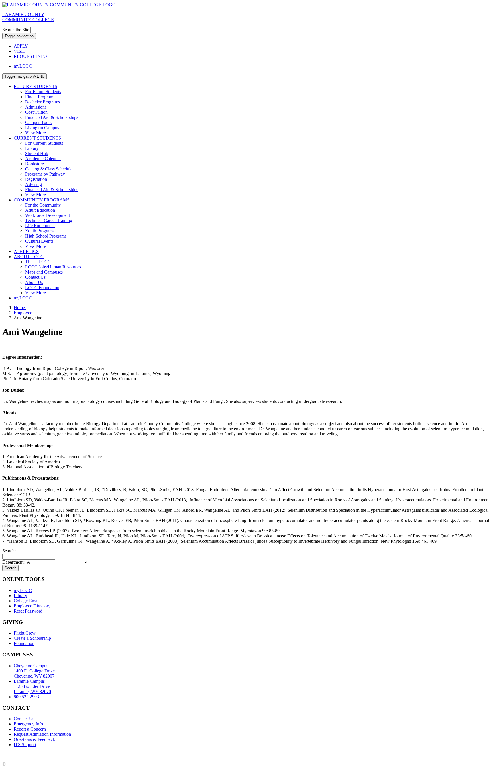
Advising (33, 184)
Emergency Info (28, 723)
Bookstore (34, 163)
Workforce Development (47, 215)
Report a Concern (30, 729)
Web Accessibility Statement (169, 754)
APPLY (21, 46)
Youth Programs (39, 230)
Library (32, 148)
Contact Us (35, 277)
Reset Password (28, 611)
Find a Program (39, 96)
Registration (36, 179)
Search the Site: (16, 29)
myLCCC (23, 66)
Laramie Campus (32, 686)
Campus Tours (38, 122)
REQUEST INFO (30, 56)
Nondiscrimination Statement (114, 754)
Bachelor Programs (42, 101)
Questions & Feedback (34, 739)
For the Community (43, 205)
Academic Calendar (43, 158)
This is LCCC (38, 261)
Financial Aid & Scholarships (51, 117)
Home (20, 307)
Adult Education (40, 210)
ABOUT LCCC (29, 256)
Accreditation (14, 754)
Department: (14, 562)
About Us (34, 282)
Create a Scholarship (32, 638)
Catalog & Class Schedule (48, 168)
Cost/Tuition (36, 112)
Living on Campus (42, 127)
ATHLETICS (26, 251)
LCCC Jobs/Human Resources (53, 266)
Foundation (24, 643)
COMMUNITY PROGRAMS (42, 199)
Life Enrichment (40, 225)
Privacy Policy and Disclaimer (57, 754)
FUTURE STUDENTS (35, 86)
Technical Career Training (48, 220)
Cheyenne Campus (34, 670)
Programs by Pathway (45, 174)
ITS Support (25, 744)
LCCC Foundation (42, 287)
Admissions (35, 107)
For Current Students (44, 143)
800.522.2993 (26, 696)
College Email (27, 600)
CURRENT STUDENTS (37, 138)
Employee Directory (32, 605)
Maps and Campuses (44, 272)
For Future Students (43, 91)
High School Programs (45, 236)
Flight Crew (25, 633)
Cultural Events (39, 241)
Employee (23, 312)
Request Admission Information (42, 734)
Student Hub (36, 153)
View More (35, 132)
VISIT (19, 51)
